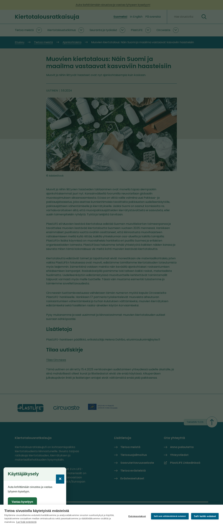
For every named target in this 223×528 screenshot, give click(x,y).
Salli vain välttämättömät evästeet (170, 516)
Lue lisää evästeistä (26, 522)
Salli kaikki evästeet (205, 516)
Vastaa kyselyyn (22, 501)
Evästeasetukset (137, 516)
